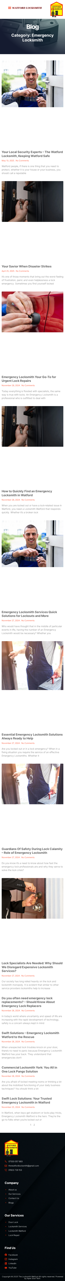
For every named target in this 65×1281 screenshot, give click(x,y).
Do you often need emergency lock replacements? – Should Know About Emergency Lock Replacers (28, 1002)
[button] (9, 7)
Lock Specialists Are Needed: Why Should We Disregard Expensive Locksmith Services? (32, 967)
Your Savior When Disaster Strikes (27, 266)
